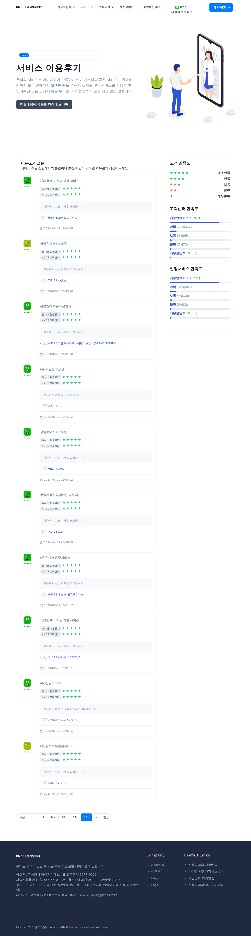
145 (86, 817)
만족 (173, 227)
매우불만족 (178, 253)
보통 (173, 236)
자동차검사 (64, 7)
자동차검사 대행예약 (202, 865)
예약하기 (220, 7)
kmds (77, 927)
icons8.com (100, 927)
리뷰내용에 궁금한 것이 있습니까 (44, 104)
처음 (22, 817)
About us (157, 865)
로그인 (181, 9)
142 (53, 817)
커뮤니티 (104, 7)
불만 (173, 244)
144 (75, 817)
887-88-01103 (54, 880)
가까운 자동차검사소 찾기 (206, 871)
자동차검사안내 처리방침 (206, 885)
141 (41, 817)
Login (154, 885)
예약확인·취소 (152, 7)
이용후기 (128, 7)
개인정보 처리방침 (201, 878)
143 (64, 817)
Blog (154, 878)
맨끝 (106, 817)
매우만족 (176, 218)
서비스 (85, 7)
